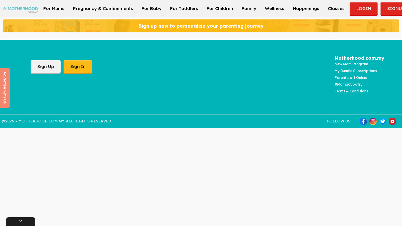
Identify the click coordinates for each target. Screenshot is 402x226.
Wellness (274, 8)
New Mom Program (351, 64)
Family (249, 8)
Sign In (78, 66)
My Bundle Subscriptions (356, 71)
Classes (336, 8)
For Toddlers (184, 8)
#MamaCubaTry (349, 84)
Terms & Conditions (351, 91)
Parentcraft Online (351, 77)
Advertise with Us (5, 88)
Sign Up (45, 66)
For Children (220, 8)
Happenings (306, 8)
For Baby (152, 8)
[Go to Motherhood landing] (20, 8)
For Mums (53, 8)
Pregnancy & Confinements (103, 8)
